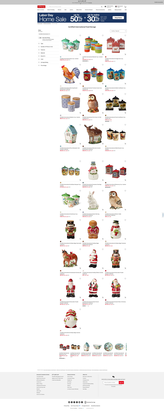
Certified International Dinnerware (85, 370)
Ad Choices (81, 408)
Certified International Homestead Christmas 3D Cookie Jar (70, 273)
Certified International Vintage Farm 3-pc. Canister (114, 59)
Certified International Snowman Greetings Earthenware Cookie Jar (92, 185)
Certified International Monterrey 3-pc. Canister (115, 184)
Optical (68, 385)
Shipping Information (41, 385)
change (52, 39)
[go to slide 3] (81, 3)
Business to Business (87, 376)
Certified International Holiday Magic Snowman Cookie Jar (115, 244)
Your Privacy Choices (75, 405)
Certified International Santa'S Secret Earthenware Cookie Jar (91, 302)
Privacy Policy (66, 405)
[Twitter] (69, 402)
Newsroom (85, 381)
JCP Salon (69, 381)
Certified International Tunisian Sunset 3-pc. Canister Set (92, 88)
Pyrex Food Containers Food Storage (72, 370)
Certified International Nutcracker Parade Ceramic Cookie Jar (114, 273)
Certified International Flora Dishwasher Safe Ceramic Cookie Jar (70, 148)
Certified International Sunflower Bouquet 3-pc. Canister (70, 185)
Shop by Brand (86, 387)
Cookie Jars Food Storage (60, 370)
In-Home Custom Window (72, 389)
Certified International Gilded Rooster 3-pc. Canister (114, 148)
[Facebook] (74, 402)
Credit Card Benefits (56, 380)
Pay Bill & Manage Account (57, 376)
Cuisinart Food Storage (103, 370)
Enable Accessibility (159, 2)
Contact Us (39, 381)
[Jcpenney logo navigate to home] (41, 6)
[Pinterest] (77, 402)
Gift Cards (39, 390)
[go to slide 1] (79, 3)
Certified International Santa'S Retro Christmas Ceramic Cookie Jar (115, 302)
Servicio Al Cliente (40, 394)
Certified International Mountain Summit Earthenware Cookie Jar (92, 148)
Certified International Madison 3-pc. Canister (70, 117)
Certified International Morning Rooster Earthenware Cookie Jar (68, 88)
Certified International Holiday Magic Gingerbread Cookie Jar (91, 244)
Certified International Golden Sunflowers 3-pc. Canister (115, 88)
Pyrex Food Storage (95, 370)
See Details (113, 386)
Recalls (38, 389)
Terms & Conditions (73, 408)
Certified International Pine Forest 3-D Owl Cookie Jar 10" (92, 118)
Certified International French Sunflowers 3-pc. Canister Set (115, 118)
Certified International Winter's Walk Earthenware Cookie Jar (113, 214)
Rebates (38, 392)
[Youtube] (79, 402)
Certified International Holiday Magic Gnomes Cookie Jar (70, 333)
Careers (84, 378)
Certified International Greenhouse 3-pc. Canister (69, 214)
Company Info (86, 380)
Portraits (69, 383)
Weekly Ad (69, 380)
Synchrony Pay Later (41, 387)
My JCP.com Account (41, 378)
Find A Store (70, 376)
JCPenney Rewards (41, 380)
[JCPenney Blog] (82, 402)
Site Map (85, 389)
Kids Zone (69, 387)
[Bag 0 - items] (125, 6)
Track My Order (40, 376)
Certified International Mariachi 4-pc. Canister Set (93, 57)
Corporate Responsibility (88, 383)
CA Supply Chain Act (85, 405)
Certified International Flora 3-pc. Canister (69, 58)
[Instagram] (72, 402)
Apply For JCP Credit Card (57, 378)
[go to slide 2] (80, 3)
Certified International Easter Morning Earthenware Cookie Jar (91, 214)
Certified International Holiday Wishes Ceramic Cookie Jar (93, 273)
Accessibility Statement (95, 405)
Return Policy (39, 383)
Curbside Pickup (70, 378)
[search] (102, 6)
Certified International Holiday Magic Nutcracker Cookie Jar (70, 244)
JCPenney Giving (86, 385)
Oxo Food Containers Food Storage (50, 370)
